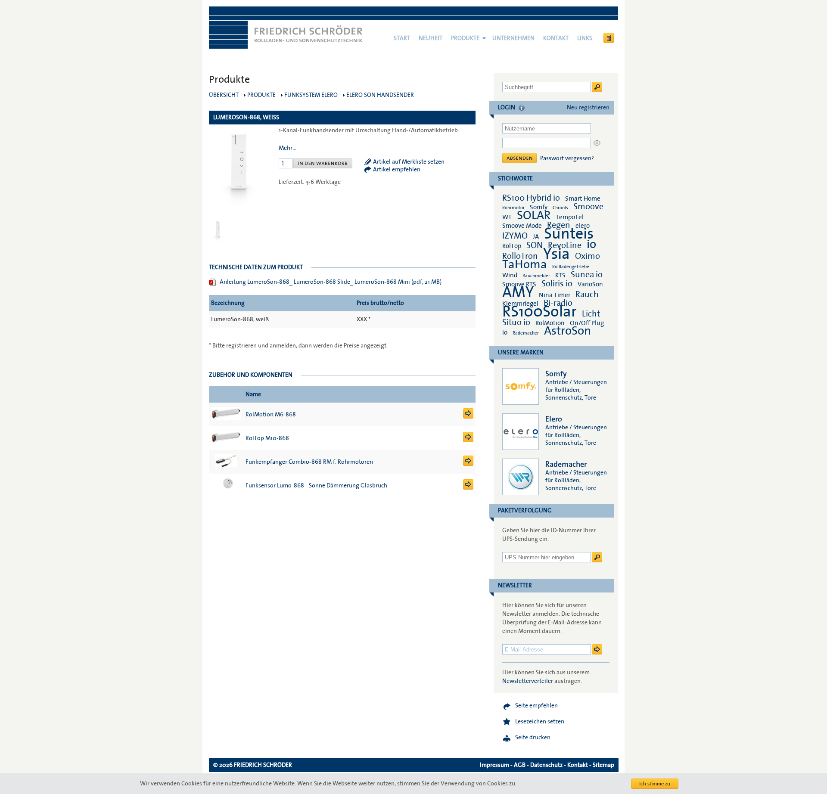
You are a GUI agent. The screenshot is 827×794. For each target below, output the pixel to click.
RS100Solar (539, 312)
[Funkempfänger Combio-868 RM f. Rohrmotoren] (468, 464)
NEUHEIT (430, 38)
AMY (518, 292)
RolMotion (550, 323)
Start (402, 38)
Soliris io (556, 283)
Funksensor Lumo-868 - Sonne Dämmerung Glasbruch (316, 485)
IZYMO (515, 236)
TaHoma (524, 264)
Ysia (556, 254)
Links (584, 38)
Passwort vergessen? (567, 158)
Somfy (538, 207)
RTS (560, 275)
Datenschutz (546, 765)
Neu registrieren (588, 107)
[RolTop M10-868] (468, 440)
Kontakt (556, 38)
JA (536, 236)
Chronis (560, 208)
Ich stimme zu (654, 783)
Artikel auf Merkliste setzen (409, 161)
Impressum (494, 765)
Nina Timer (554, 295)
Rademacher (526, 333)
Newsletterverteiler (527, 681)
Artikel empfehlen (396, 169)
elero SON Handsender (380, 95)
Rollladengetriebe (570, 267)
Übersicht (224, 95)
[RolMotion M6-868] (468, 416)
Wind (509, 275)
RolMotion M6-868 (271, 414)
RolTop (511, 246)
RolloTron (520, 256)
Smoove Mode (522, 226)
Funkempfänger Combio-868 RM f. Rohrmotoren (309, 462)
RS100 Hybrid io (531, 198)
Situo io (516, 322)
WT (507, 217)
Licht (591, 314)
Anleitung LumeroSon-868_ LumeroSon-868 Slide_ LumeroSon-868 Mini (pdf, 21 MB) (330, 282)
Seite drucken (532, 737)
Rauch (587, 294)
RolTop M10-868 (267, 438)
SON (534, 245)
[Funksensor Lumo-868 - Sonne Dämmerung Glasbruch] (468, 487)
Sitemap (603, 765)
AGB (519, 765)
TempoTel (570, 217)
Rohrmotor (513, 208)
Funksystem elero (311, 95)
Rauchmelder (536, 276)
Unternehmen (513, 38)
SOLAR (533, 215)
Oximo (587, 256)
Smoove (588, 206)
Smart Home (582, 198)
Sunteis (569, 234)
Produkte (465, 38)
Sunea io (587, 274)
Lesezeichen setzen (539, 721)
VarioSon (590, 284)
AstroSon (567, 331)
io (591, 244)
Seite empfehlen (536, 705)
